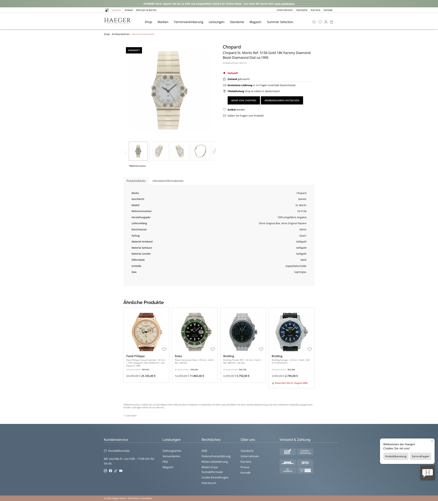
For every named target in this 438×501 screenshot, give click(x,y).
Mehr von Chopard (243, 100)
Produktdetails (136, 180)
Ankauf (129, 10)
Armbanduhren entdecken (282, 100)
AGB (204, 451)
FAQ (165, 462)
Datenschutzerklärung (216, 456)
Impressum (209, 483)
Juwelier (116, 10)
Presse (245, 467)
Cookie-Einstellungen (215, 477)
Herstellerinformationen (168, 180)
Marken (163, 22)
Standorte (301, 10)
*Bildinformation (137, 165)
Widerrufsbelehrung (215, 462)
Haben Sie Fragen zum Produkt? (246, 115)
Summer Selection (280, 22)
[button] (213, 152)
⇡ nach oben (130, 415)
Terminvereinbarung (188, 22)
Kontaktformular (119, 451)
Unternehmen (285, 10)
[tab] (136, 181)
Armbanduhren (121, 34)
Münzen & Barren (146, 10)
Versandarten (171, 456)
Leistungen (216, 22)
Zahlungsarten (172, 451)
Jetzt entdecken (285, 3)
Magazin (255, 22)
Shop (148, 22)
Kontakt (328, 10)
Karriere (315, 10)
